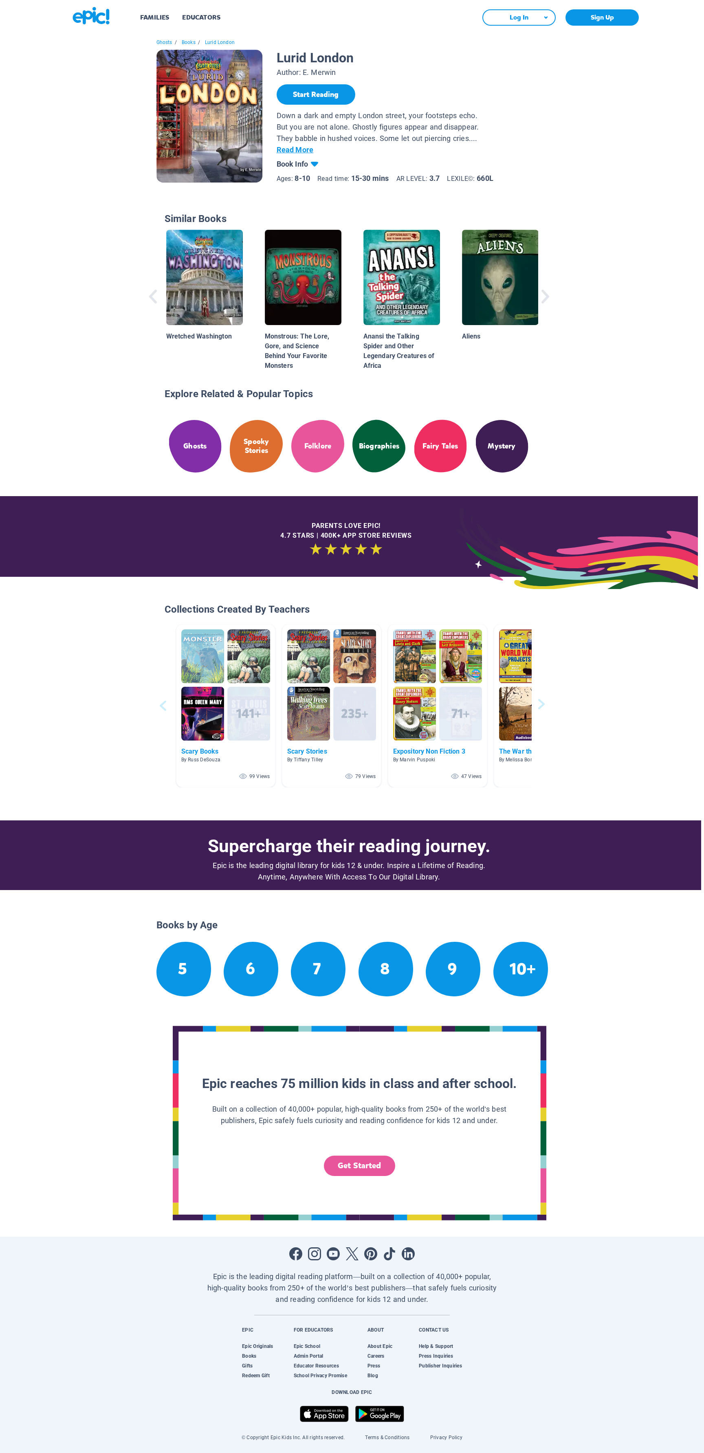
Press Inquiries (436, 1356)
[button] (225, 705)
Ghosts (164, 42)
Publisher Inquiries (440, 1366)
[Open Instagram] (314, 1253)
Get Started (359, 1165)
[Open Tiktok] (389, 1253)
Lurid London (220, 42)
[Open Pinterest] (370, 1253)
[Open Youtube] (333, 1253)
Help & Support (436, 1346)
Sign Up (602, 17)
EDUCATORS (201, 17)
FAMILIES (154, 17)
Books (189, 42)
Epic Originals (257, 1346)
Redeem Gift (256, 1375)
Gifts (247, 1366)
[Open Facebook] (295, 1253)
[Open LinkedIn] (408, 1253)
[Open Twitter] (352, 1253)
